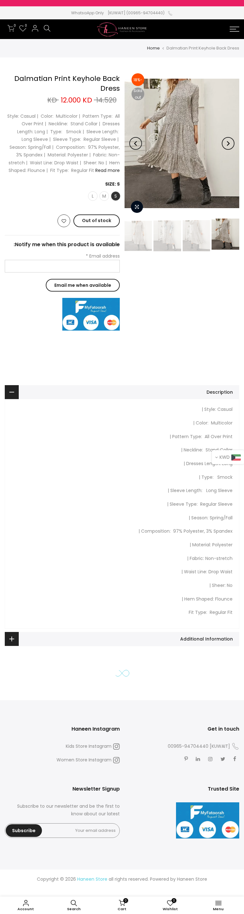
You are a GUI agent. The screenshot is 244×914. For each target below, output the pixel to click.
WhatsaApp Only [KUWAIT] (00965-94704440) (118, 13)
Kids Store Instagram (89, 746)
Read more (107, 171)
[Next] (135, 143)
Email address (103, 256)
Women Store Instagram (84, 760)
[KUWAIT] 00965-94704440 (199, 746)
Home (153, 48)
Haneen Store (192, 879)
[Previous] (228, 143)
